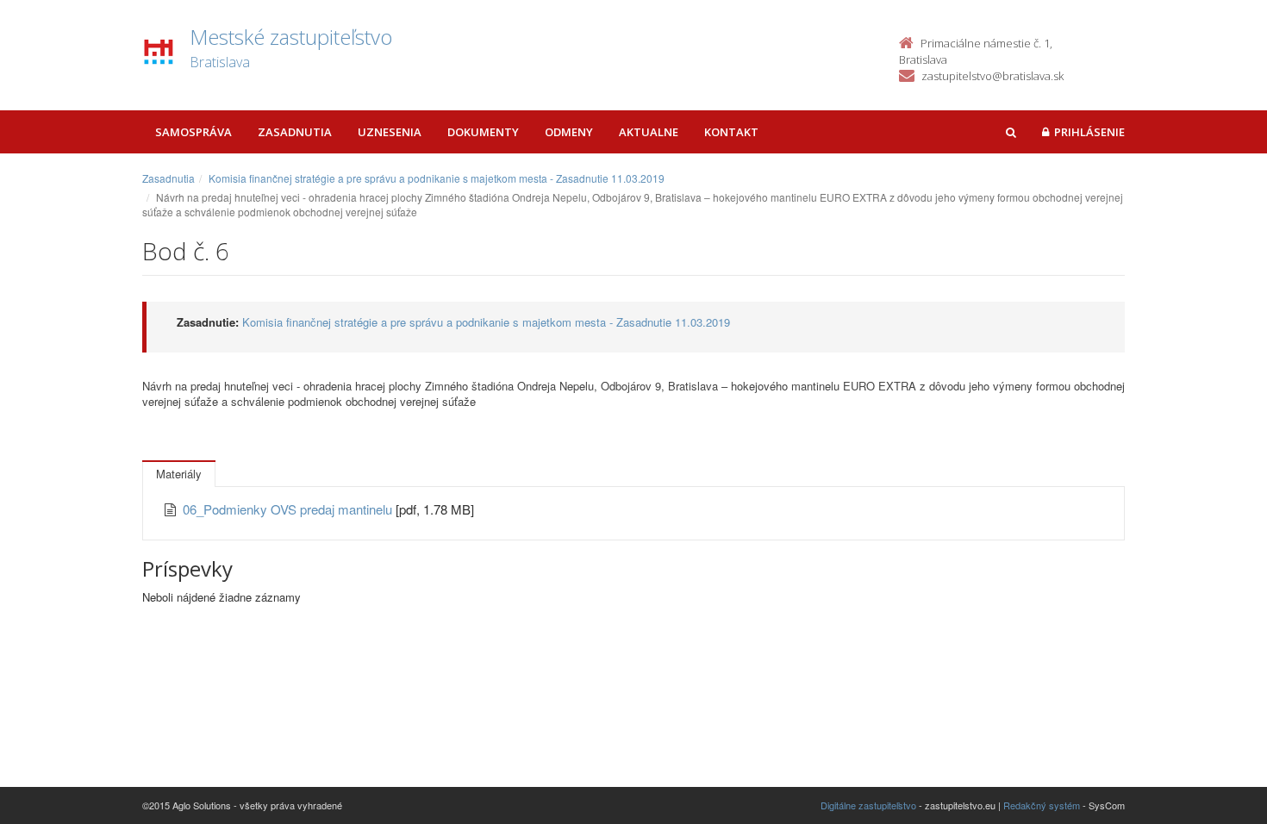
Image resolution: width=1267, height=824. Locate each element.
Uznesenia (389, 132)
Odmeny (569, 132)
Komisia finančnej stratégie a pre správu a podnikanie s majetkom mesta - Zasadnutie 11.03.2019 (437, 178)
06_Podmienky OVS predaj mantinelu (289, 509)
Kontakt (731, 132)
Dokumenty (483, 132)
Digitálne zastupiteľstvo (868, 805)
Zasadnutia (295, 132)
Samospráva (193, 132)
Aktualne (648, 132)
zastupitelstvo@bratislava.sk (992, 76)
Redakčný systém (1041, 805)
